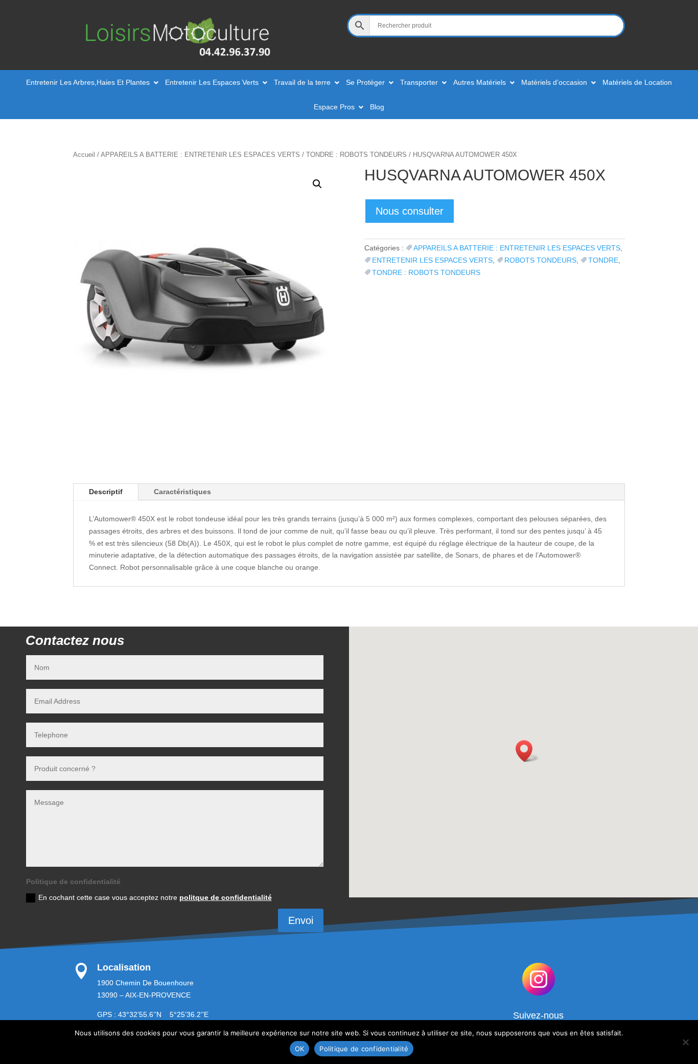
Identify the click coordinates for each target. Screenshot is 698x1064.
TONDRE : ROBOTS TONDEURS (356, 154)
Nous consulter (410, 211)
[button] (317, 184)
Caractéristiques (182, 492)
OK (300, 1049)
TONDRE (603, 260)
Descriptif (106, 492)
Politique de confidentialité (363, 1049)
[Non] (685, 1042)
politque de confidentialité (225, 897)
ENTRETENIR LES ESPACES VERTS (432, 260)
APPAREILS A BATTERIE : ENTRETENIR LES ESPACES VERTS (200, 154)
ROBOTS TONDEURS (540, 260)
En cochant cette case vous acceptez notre (155, 897)
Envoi (300, 920)
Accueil (84, 154)
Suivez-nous (538, 1015)
